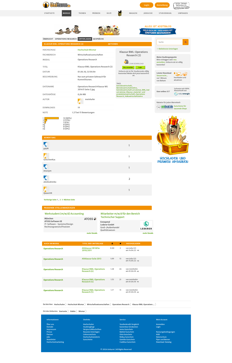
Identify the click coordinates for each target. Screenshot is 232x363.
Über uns (50, 324)
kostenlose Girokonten (129, 327)
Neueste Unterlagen (91, 332)
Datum (46, 72)
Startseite (49, 13)
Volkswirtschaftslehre (134, 96)
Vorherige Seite (50, 200)
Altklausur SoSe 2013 (91, 258)
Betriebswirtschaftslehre (126, 88)
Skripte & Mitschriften (92, 329)
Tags (118, 83)
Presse (49, 332)
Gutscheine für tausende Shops (180, 107)
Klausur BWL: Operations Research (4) (93, 280)
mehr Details (92, 233)
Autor (46, 99)
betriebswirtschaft (124, 86)
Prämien (96, 13)
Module (66, 13)
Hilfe (109, 13)
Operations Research (66, 39)
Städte (73, 311)
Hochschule (49, 50)
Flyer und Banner (163, 339)
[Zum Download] (137, 250)
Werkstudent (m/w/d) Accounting (64, 213)
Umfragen (183, 13)
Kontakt (50, 327)
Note (45, 112)
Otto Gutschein (126, 334)
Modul (46, 59)
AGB (158, 334)
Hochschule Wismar (87, 50)
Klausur (129, 92)
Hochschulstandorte (91, 337)
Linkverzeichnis (89, 334)
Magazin (133, 13)
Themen (82, 13)
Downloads (49, 107)
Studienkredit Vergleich (129, 324)
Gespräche (98, 39)
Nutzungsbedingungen (165, 332)
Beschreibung (50, 76)
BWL (144, 90)
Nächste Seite (69, 200)
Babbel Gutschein (127, 332)
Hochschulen (59, 304)
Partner (50, 334)
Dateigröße (49, 94)
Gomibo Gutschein (127, 339)
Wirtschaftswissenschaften (98, 304)
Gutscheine (87, 339)
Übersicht (48, 39)
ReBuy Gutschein (127, 337)
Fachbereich (49, 55)
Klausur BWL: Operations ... (143, 304)
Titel (45, 67)
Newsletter (51, 339)
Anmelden (160, 324)
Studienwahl (165, 13)
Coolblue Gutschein (127, 342)
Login (146, 5)
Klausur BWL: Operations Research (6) (93, 270)
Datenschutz (161, 337)
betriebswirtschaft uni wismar (128, 90)
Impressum (51, 329)
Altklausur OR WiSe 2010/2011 (91, 249)
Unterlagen (85, 39)
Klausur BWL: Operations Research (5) (93, 291)
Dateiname (48, 86)
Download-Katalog (163, 342)
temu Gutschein (126, 329)
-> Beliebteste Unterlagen (167, 49)
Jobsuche (148, 13)
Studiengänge (88, 327)
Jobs (48, 337)
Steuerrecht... (162, 75)
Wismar (82, 311)
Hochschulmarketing (55, 342)
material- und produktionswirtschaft (130, 93)
